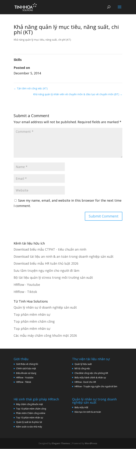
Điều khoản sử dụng (26, 373)
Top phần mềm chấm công (34, 321)
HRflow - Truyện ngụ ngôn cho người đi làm (96, 386)
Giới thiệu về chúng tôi (27, 364)
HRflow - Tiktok (25, 292)
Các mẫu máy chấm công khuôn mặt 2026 (45, 335)
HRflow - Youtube (27, 284)
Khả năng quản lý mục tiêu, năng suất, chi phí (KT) (42, 39)
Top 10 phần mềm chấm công (31, 408)
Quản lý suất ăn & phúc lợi (29, 422)
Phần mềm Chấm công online (30, 413)
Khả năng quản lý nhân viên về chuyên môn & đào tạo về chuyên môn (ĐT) (77, 94)
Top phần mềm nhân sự (32, 314)
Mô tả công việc (82, 368)
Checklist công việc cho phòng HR (91, 373)
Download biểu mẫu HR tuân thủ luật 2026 (46, 263)
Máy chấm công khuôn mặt (29, 404)
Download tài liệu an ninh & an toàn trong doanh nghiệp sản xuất (64, 256)
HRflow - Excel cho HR (85, 382)
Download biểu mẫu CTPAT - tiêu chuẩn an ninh (50, 249)
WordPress (91, 443)
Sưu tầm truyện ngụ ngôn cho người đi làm (46, 270)
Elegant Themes (61, 443)
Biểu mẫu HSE (81, 407)
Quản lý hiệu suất (83, 364)
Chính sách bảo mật (26, 368)
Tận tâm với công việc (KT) (31, 88)
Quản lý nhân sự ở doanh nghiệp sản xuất (45, 307)
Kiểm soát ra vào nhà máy (29, 426)
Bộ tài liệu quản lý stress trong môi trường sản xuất (53, 277)
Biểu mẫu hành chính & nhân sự (91, 377)
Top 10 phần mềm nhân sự (30, 417)
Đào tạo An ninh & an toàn (88, 411)
